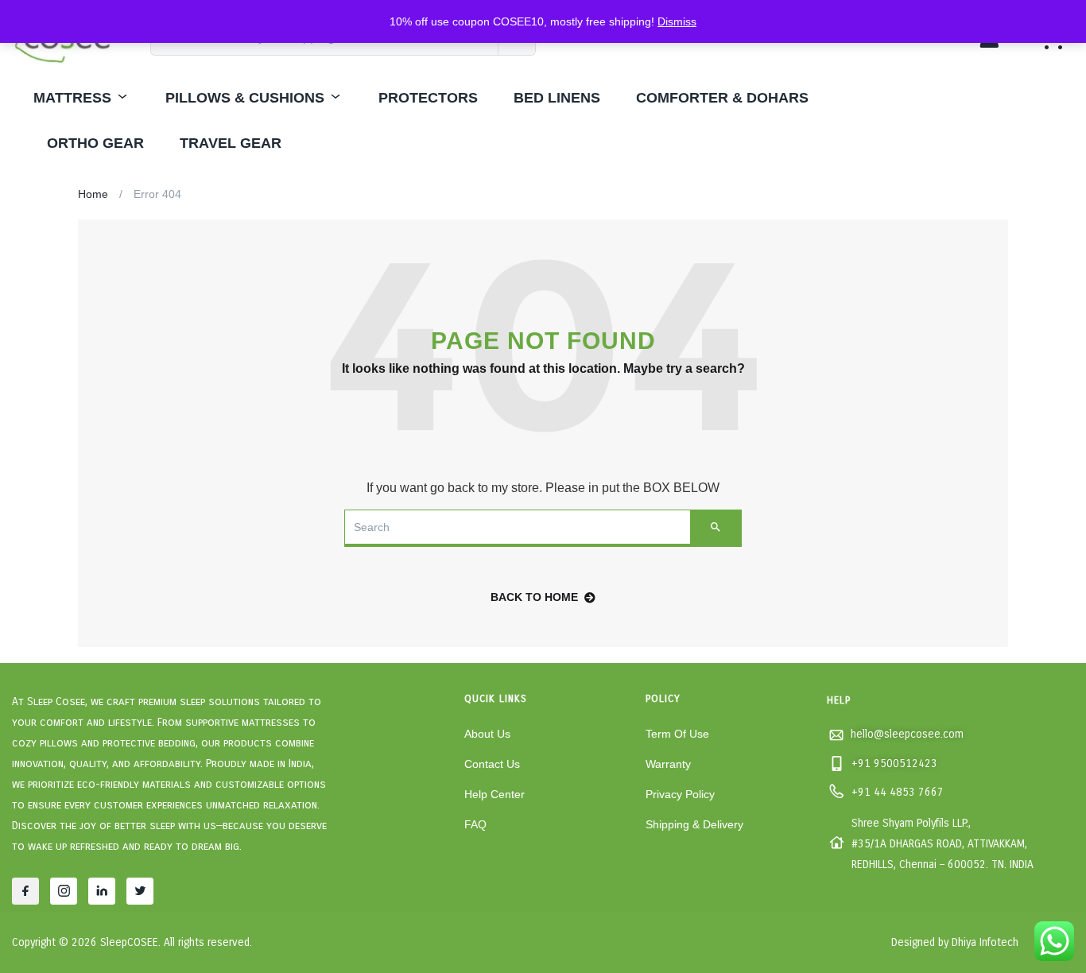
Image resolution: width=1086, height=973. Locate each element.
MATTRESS (72, 98)
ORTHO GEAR (95, 143)
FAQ (475, 824)
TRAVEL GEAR (230, 143)
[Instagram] (63, 891)
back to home (534, 597)
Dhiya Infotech (985, 942)
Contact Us (492, 764)
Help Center (494, 794)
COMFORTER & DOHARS (722, 98)
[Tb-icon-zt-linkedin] (101, 891)
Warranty (668, 764)
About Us (487, 733)
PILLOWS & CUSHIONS (244, 98)
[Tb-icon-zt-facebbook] (25, 891)
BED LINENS (557, 98)
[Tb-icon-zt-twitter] (139, 891)
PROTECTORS (428, 98)
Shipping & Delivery (694, 824)
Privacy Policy (680, 794)
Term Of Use (677, 733)
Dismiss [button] (676, 21)
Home (93, 194)
